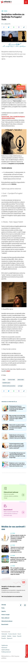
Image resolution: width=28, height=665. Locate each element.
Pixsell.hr (3, 638)
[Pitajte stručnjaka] (27, 651)
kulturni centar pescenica (9, 385)
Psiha (2, 608)
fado (4, 379)
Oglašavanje (4, 645)
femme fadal (11, 379)
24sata (14, 636)
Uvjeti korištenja (5, 649)
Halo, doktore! (5, 618)
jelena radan (21, 379)
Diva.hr (19, 634)
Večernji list (4, 634)
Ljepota (3, 611)
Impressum (4, 647)
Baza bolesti (4, 624)
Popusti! (19, 636)
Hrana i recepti (5, 614)
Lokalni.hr (3, 636)
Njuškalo (9, 636)
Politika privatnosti (6, 652)
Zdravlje (3, 604)
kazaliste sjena (6, 382)
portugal (20, 385)
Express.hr (9, 638)
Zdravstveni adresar (6, 621)
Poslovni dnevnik (12, 634)
